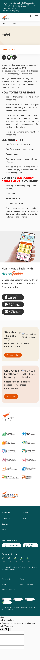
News (4, 529)
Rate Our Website (26, 584)
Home (3, 23)
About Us (6, 512)
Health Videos (31, 545)
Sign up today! (13, 355)
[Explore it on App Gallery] (13, 312)
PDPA (4, 584)
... (8, 23)
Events (5, 524)
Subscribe (11, 396)
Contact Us (6, 518)
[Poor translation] (7, 629)
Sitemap (23, 579)
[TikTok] (10, 559)
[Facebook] (4, 559)
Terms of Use (6, 579)
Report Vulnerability (9, 590)
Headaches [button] (9, 49)
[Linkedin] (16, 559)
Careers (25, 512)
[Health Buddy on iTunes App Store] (13, 297)
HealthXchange (13, 545)
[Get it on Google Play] (13, 304)
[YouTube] (29, 559)
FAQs (24, 518)
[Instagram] (22, 559)
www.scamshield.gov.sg (10, 10)
